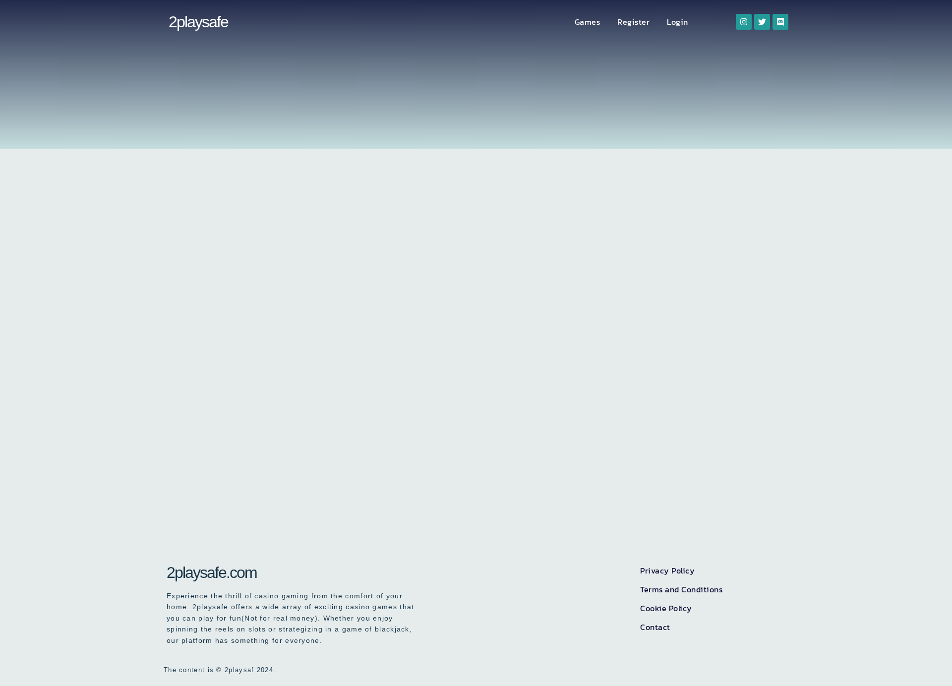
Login (677, 22)
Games (587, 22)
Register (633, 22)
